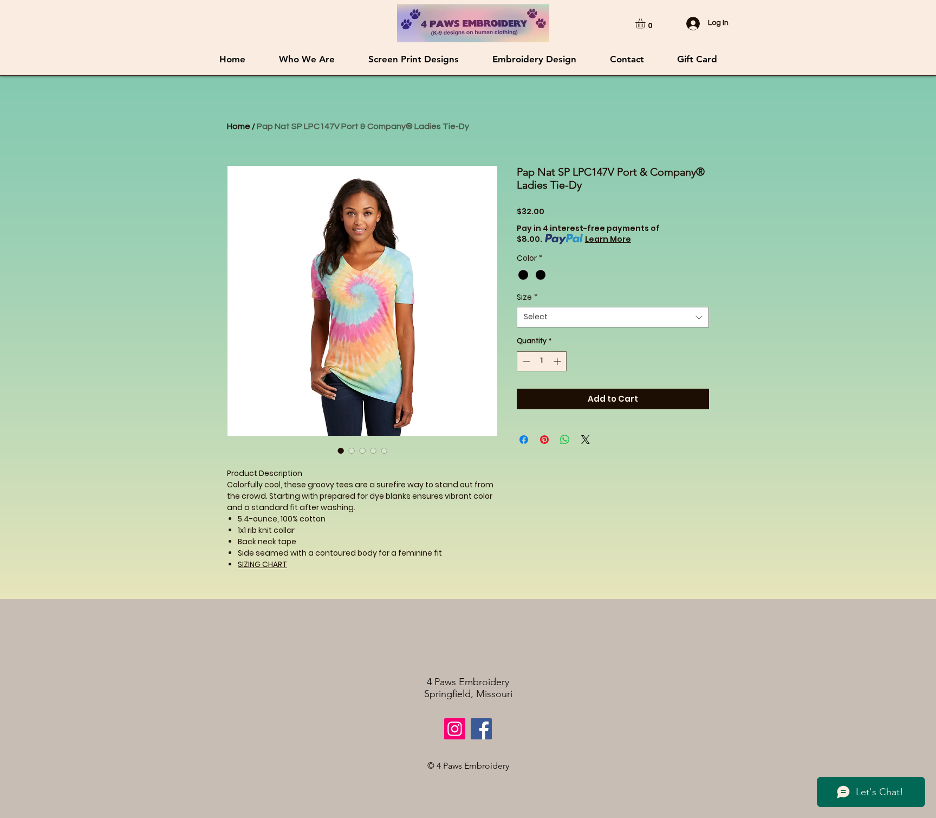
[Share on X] (585, 439)
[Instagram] (454, 728)
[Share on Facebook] (523, 439)
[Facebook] (481, 728)
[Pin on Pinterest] (544, 439)
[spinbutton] (541, 361)
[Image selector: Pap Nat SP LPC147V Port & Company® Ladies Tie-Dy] (340, 450)
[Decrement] (525, 361)
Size (527, 297)
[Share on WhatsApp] (564, 439)
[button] (646, 23)
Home (238, 126)
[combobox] (613, 317)
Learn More (608, 239)
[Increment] (558, 361)
